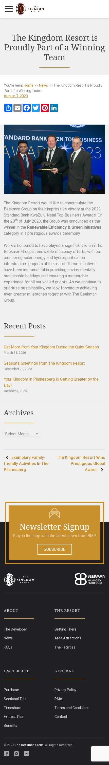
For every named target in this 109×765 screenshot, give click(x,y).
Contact (61, 717)
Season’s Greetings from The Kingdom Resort (44, 363)
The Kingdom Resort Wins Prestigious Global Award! (81, 463)
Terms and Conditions (72, 708)
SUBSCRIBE (54, 549)
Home (28, 85)
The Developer (15, 629)
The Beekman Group (29, 745)
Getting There (66, 629)
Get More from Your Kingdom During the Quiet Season (51, 347)
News (43, 85)
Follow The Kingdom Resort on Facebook (6, 753)
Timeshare (12, 708)
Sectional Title (15, 699)
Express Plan (14, 717)
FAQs (8, 647)
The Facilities (65, 647)
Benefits (10, 725)
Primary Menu (9, 9)
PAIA (58, 699)
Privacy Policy (65, 690)
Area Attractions (68, 638)
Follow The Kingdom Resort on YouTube (26, 753)
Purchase (11, 690)
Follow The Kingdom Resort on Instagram (16, 753)
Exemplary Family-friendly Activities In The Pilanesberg (26, 463)
